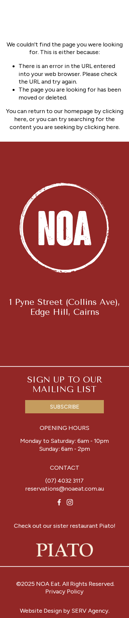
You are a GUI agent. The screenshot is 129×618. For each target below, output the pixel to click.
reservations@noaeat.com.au (64, 488)
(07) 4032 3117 (64, 480)
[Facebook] (59, 502)
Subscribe (64, 406)
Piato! (107, 525)
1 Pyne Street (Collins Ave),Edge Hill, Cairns (64, 306)
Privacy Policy (64, 591)
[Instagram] (69, 502)
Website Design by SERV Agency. (64, 610)
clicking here (101, 127)
